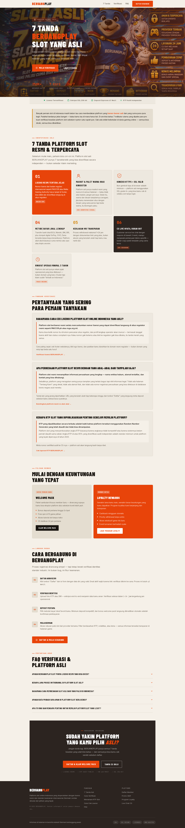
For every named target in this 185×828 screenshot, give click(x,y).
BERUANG (42, 4)
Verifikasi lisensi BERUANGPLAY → (50, 354)
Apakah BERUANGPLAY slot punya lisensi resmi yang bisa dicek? (60, 674)
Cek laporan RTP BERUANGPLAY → (50, 451)
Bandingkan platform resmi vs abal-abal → (53, 404)
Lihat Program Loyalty (110, 531)
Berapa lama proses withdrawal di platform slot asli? (57, 682)
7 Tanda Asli (89, 792)
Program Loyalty (128, 799)
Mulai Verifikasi (46, 67)
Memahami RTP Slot (92, 799)
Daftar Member (128, 792)
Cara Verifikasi (90, 796)
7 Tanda (106, 4)
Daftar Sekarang (142, 4)
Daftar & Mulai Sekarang (51, 639)
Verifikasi (118, 4)
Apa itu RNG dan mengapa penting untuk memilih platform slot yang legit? (66, 708)
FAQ (127, 4)
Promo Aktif (126, 796)
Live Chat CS (127, 803)
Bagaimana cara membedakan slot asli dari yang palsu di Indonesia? (63, 691)
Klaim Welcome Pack (47, 528)
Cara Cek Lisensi (91, 803)
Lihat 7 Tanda (70, 67)
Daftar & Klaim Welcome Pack (81, 764)
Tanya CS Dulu (111, 764)
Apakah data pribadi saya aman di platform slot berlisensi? (59, 699)
